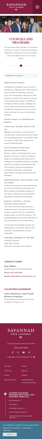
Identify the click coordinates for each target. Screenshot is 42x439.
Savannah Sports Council (17, 412)
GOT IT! (10, 434)
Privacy (24, 366)
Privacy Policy (26, 428)
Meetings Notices (10, 380)
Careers (6, 375)
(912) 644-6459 (16, 273)
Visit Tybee (12, 404)
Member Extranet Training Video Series (29, 381)
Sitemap (24, 371)
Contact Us (8, 371)
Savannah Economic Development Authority (20, 417)
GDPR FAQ (7, 430)
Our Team (7, 366)
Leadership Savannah (16, 408)
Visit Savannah (14, 400)
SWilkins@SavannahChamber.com (23, 276)
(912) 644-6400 (21, 348)
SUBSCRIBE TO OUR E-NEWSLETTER (20, 357)
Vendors (24, 375)
